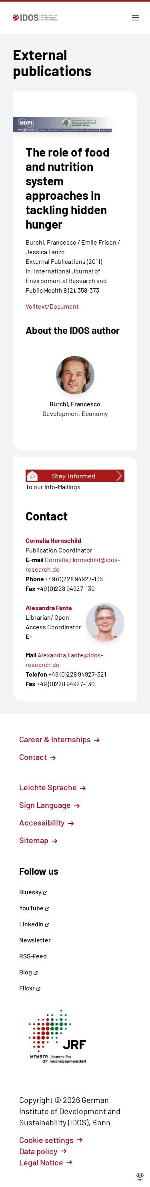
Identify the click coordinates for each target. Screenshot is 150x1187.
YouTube (32, 908)
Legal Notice (41, 1162)
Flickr (27, 988)
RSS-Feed (33, 956)
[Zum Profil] (105, 622)
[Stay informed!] (75, 476)
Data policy (38, 1151)
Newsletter (35, 940)
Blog (26, 972)
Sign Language (45, 804)
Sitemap (34, 840)
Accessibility (42, 822)
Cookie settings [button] (46, 1140)
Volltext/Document (52, 306)
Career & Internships (55, 739)
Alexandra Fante (49, 607)
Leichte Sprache (48, 787)
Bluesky (31, 892)
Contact (33, 756)
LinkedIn (32, 924)
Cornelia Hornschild (53, 540)
